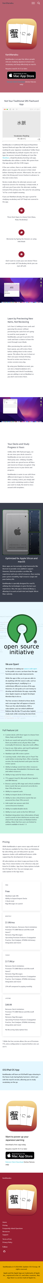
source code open (30, 669)
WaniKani (5, 158)
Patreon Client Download (16, 82)
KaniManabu (8, 3)
